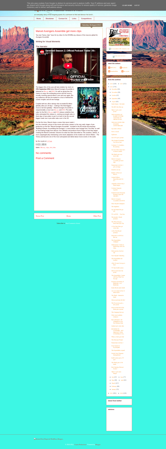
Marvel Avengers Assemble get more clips (117, 160)
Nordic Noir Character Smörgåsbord (117, 354)
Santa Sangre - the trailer (118, 104)
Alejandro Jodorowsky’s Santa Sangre (118, 184)
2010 (121, 393)
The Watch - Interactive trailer (117, 296)
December (114, 89)
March (114, 383)
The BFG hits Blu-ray (117, 107)
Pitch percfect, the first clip (117, 251)
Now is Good (115, 131)
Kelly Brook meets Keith (118, 288)
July (113, 377)
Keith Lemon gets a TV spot (117, 358)
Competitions (86, 18)
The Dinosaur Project (117, 340)
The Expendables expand (118, 350)
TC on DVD (114, 214)
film (54, 147)
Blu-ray (46, 91)
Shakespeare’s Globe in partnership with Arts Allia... (118, 246)
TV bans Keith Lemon (117, 268)
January (114, 389)
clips (47, 147)
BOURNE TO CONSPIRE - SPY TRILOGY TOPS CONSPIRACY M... (117, 331)
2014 (111, 84)
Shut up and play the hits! (118, 300)
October (114, 95)
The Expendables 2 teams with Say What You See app (118, 276)
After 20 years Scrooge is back (118, 264)
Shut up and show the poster (117, 271)
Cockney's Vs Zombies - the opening (118, 146)
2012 (111, 87)
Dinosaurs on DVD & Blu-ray (117, 236)
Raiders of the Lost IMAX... (116, 173)
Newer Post (40, 216)
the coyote (126, 71)
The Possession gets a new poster (117, 303)
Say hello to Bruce (116, 128)
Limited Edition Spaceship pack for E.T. (117, 178)
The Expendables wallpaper (116, 241)
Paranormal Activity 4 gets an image (117, 166)
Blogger (97, 444)
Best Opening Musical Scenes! (117, 368)
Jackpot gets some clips (117, 326)
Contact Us (63, 18)
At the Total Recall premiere (116, 231)
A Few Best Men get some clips (117, 227)
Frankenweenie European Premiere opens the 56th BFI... (118, 194)
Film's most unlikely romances (116, 316)
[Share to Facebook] (43, 144)
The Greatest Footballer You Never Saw (117, 141)
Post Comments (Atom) (73, 223)
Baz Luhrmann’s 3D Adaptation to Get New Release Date (117, 321)
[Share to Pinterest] (45, 144)
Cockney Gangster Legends (116, 189)
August (114, 101)
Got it (137, 5)
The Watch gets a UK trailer (117, 363)
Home (38, 18)
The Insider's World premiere (116, 218)
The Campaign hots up (117, 312)
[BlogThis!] (39, 144)
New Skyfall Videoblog (117, 255)
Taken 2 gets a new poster (116, 110)
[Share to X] (41, 144)
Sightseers (114, 134)
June (121, 377)
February (114, 386)
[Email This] (37, 144)
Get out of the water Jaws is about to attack (118, 150)
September (115, 98)
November (115, 92)
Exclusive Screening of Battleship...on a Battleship (117, 283)
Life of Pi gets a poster (117, 137)
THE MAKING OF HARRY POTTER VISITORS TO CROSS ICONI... (117, 117)
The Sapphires (115, 206)
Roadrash (124, 67)
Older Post (97, 216)
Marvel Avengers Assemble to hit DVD (118, 199)
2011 (111, 393)
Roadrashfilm (114, 71)
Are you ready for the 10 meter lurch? (118, 291)
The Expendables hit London (116, 259)
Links (74, 18)
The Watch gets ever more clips (116, 155)
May (113, 380)
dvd (51, 147)
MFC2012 (113, 67)
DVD (53, 91)
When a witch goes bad (117, 337)
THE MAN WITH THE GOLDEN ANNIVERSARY (117, 123)
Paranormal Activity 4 (117, 343)
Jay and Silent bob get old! (117, 210)
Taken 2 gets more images (116, 372)
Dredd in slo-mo (115, 170)
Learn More (127, 5)
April (122, 380)
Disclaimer (50, 18)
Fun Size (122, 214)
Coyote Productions (80, 444)
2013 (121, 84)
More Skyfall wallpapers (118, 203)
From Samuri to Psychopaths (115, 346)
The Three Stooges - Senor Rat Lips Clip (117, 222)
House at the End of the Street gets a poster (117, 308)
